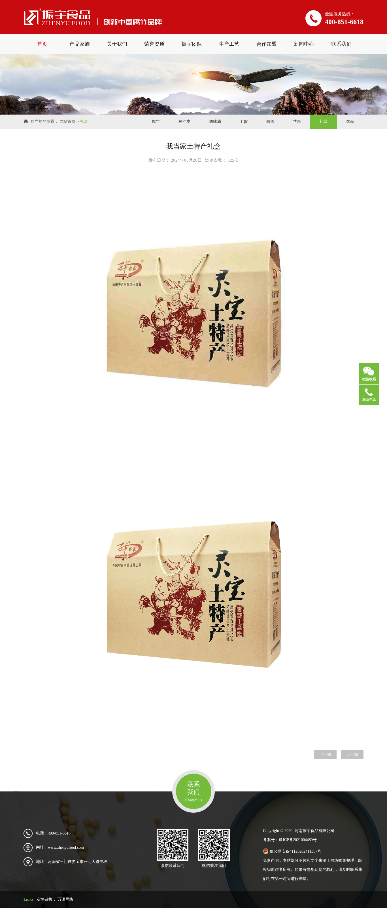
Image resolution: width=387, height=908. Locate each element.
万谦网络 (65, 899)
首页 (42, 44)
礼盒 (84, 121)
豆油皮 (184, 121)
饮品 (350, 121)
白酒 (270, 121)
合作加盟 (266, 44)
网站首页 (67, 121)
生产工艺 (229, 44)
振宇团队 (192, 44)
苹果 (297, 121)
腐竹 (156, 121)
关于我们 (117, 44)
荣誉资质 (154, 44)
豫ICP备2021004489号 (298, 840)
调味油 (215, 121)
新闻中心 (304, 44)
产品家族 (79, 44)
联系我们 (341, 44)
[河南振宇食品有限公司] (93, 17)
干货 (244, 121)
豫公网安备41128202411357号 (295, 851)
